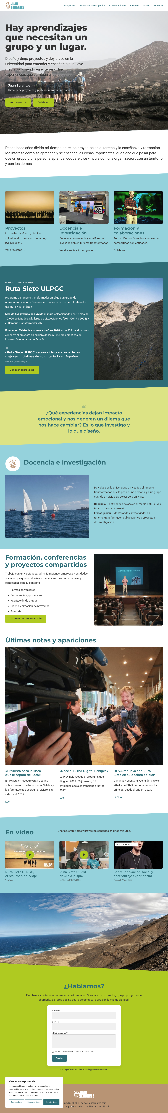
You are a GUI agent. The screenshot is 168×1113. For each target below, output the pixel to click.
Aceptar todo (51, 1102)
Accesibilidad (102, 1106)
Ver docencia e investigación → (78, 250)
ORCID (75, 1103)
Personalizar (16, 1102)
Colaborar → (121, 250)
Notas (146, 5)
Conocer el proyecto (22, 369)
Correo (55, 1022)
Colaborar (44, 102)
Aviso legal (65, 1106)
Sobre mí (134, 5)
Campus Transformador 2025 (26, 323)
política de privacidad (83, 1051)
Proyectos (69, 5)
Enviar (59, 1058)
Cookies (89, 1106)
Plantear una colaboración (26, 618)
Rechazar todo (33, 1102)
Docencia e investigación (92, 5)
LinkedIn (66, 1103)
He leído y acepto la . (75, 1051)
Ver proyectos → (15, 249)
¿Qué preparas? (60, 1033)
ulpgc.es (24, 361)
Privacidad (77, 1106)
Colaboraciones (117, 5)
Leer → (9, 801)
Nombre (56, 1011)
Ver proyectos (18, 102)
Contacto (158, 5)
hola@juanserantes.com (96, 1069)
